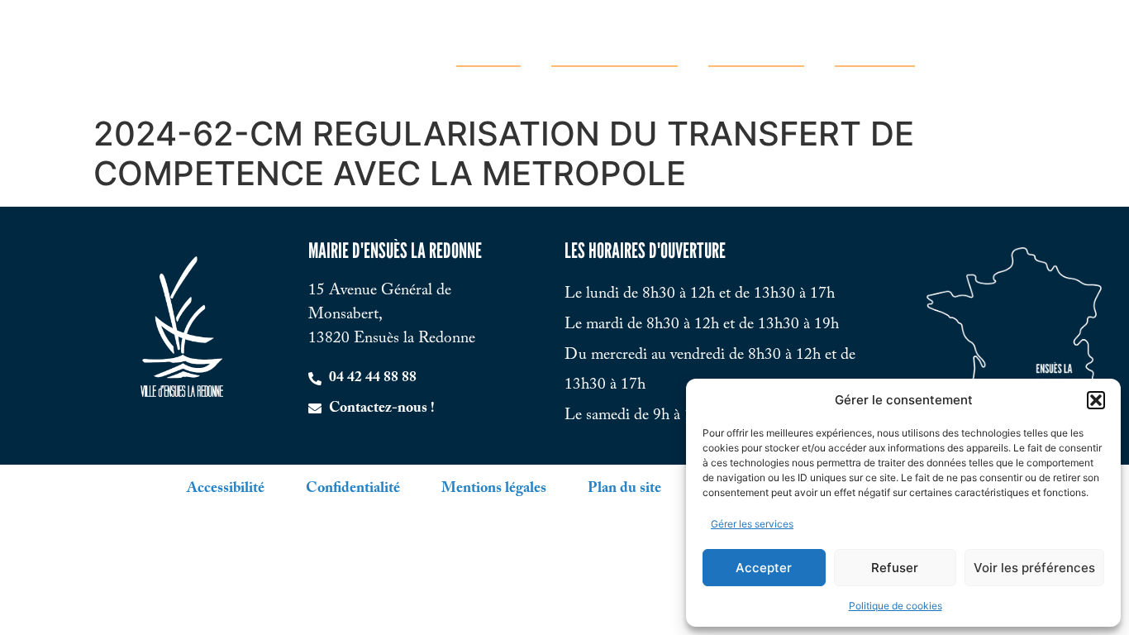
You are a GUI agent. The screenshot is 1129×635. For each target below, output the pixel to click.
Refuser (894, 567)
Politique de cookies (895, 605)
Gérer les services (752, 524)
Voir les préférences (1034, 567)
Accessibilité (225, 488)
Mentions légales (493, 488)
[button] (1096, 400)
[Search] (1094, 54)
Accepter (764, 567)
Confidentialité (353, 488)
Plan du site (624, 488)
